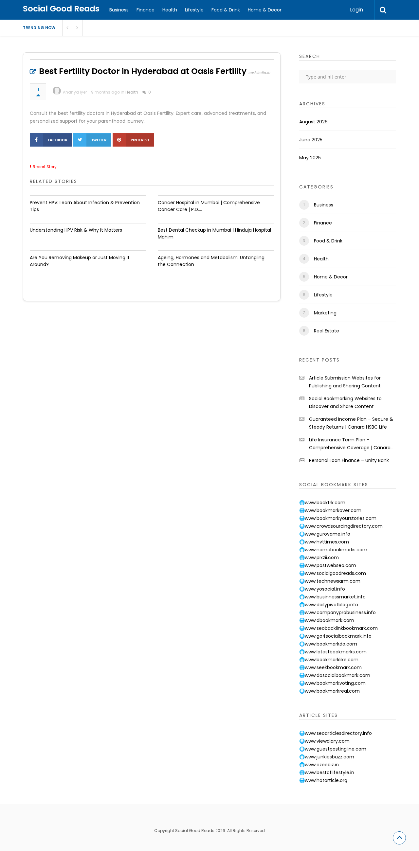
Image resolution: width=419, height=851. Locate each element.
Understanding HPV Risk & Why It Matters (76, 230)
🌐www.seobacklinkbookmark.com (338, 628)
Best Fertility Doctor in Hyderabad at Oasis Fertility (142, 71)
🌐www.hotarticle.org (323, 780)
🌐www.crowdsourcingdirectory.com (341, 526)
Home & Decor (265, 10)
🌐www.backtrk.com (322, 502)
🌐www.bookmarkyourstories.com (337, 518)
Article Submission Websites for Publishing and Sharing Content (345, 382)
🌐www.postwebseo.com (327, 565)
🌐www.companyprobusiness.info (337, 612)
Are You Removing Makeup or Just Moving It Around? (80, 261)
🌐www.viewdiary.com (324, 741)
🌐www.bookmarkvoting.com (332, 683)
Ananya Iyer (75, 92)
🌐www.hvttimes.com (324, 542)
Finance (146, 10)
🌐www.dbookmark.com (326, 620)
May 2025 (310, 157)
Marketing (325, 313)
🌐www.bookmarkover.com (330, 510)
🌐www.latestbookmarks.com (333, 651)
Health (169, 10)
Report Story (45, 166)
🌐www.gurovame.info (324, 534)
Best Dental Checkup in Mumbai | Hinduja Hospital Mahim (214, 233)
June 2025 (310, 139)
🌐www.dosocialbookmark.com (334, 675)
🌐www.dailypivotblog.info (328, 604)
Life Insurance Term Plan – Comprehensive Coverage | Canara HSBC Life (350, 444)
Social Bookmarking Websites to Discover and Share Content (345, 402)
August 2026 (313, 121)
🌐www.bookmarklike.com (328, 659)
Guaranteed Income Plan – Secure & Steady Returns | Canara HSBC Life (351, 423)
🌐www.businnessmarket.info (332, 597)
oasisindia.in (259, 72)
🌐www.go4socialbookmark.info (335, 636)
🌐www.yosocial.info (322, 589)
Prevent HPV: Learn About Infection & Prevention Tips (85, 206)
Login (356, 9)
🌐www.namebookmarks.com (333, 549)
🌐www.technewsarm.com (329, 581)
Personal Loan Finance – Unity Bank (349, 460)
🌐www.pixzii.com (319, 557)
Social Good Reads (61, 8)
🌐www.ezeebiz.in (319, 764)
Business (119, 10)
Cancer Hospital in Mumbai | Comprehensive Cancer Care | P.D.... (209, 206)
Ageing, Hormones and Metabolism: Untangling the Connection (211, 261)
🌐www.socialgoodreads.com (332, 573)
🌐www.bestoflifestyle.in (326, 772)
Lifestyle (194, 10)
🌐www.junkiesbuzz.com (326, 756)
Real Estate (326, 331)
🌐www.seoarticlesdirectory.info (335, 733)
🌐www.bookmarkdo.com (328, 644)
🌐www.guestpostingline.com (332, 749)
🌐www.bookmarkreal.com (329, 691)
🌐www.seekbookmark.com (330, 667)
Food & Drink (225, 10)
